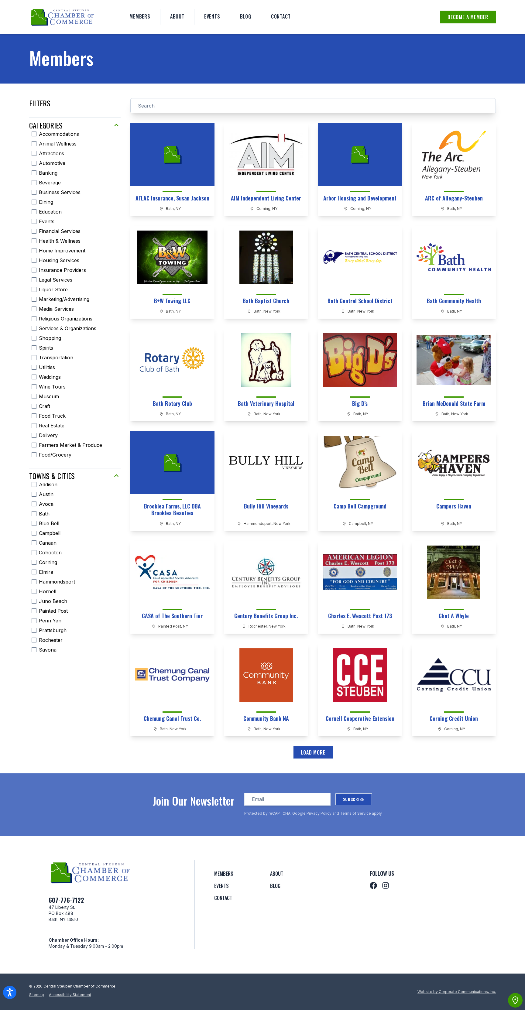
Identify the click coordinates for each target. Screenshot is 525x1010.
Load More (313, 752)
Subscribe (353, 799)
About (177, 16)
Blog (245, 16)
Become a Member (468, 17)
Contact (281, 16)
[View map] (515, 1000)
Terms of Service (355, 813)
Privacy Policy (319, 813)
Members (139, 16)
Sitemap (36, 994)
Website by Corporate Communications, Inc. (456, 991)
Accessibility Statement (70, 994)
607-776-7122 (66, 900)
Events (212, 16)
